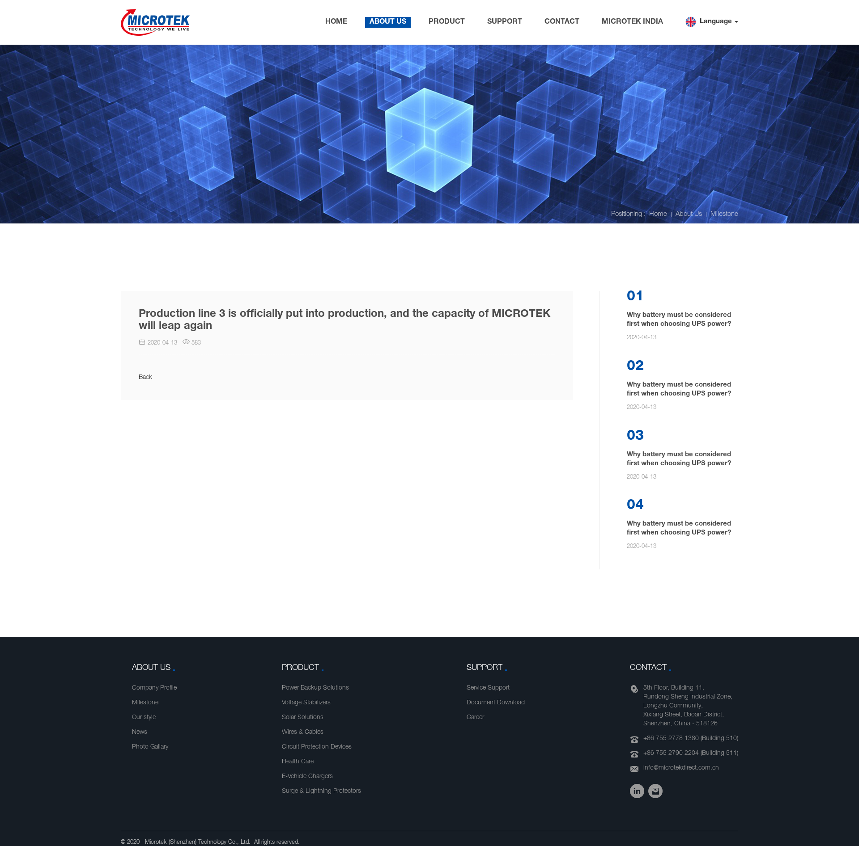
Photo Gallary (150, 747)
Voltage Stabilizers (306, 703)
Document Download (496, 703)
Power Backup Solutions (315, 688)
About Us (388, 22)
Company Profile (154, 688)
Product (447, 22)
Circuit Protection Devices (317, 747)
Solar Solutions (302, 718)
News (139, 732)
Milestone (724, 214)
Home (336, 22)
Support (504, 22)
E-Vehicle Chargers (307, 777)
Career (475, 718)
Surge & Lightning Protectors (321, 791)
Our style (144, 718)
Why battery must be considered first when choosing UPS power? (679, 320)
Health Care (298, 762)
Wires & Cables (302, 732)
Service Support (488, 688)
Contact (561, 22)
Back (145, 378)
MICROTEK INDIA (632, 22)
